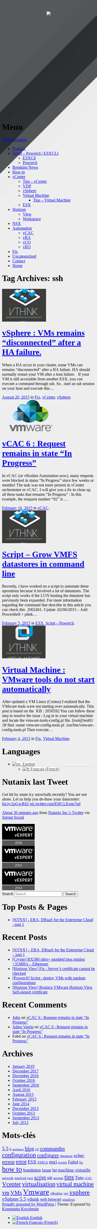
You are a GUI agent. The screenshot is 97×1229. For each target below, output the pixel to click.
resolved (20, 1178)
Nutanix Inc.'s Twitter (66, 812)
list (54, 1170)
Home (17, 265)
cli (37, 1149)
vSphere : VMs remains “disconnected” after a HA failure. (43, 342)
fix (81, 1162)
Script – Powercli (60, 623)
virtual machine (75, 1184)
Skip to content (14, 140)
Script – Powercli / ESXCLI (35, 153)
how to (12, 1169)
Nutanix (19, 148)
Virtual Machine (36, 195)
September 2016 (25, 1085)
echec (79, 1155)
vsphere (79, 1192)
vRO (27, 247)
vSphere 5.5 (14, 1199)
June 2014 (20, 1104)
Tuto (79, 1177)
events (62, 1162)
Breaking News (25, 167)
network (7, 1178)
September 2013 (25, 1118)
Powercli (30, 162)
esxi (53, 1162)
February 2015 (24, 1099)
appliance (18, 1149)
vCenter (18, 176)
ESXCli (29, 158)
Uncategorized (24, 256)
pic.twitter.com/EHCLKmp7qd (55, 804)
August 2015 (23, 1094)
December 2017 (25, 1071)
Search (7, 894)
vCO (27, 242)
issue (46, 1170)
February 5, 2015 (16, 623)
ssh (49, 1177)
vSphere (29, 190)
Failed (73, 1162)
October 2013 (23, 1113)
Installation (32, 1170)
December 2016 (25, 1076)
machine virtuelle (74, 1170)
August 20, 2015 (15, 397)
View (27, 214)
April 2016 (21, 1090)
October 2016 (23, 1080)
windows (68, 1199)
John (16, 1017)
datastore (66, 1156)
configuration (19, 1155)
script (40, 1177)
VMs (16, 1192)
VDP (27, 186)
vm (5, 1192)
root (30, 1178)
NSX (16, 223)
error (21, 1162)
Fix (15, 251)
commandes (52, 1148)
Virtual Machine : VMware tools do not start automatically (48, 679)
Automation (22, 228)
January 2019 (23, 1066)
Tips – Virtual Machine (52, 200)
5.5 (5, 1148)
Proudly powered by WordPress (28, 1204)
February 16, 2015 (17, 508)
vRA (27, 237)
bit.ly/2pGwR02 (15, 804)
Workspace (32, 219)
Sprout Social (13, 817)
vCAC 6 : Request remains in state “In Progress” (37, 453)
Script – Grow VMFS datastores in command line (43, 564)
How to (18, 172)
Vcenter (11, 1184)
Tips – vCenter (35, 181)
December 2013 (25, 1108)
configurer (48, 1155)
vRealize (56, 1193)
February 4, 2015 (16, 738)
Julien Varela (22, 1027)
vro (66, 1193)
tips (69, 1176)
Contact (18, 261)
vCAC (28, 233)
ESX (27, 205)
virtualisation (38, 1184)
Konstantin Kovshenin (20, 1209)
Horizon (19, 209)
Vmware (36, 1192)
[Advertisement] (48, 68)
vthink (33, 1199)
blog (29, 1148)
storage (58, 1178)
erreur (8, 1162)
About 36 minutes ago (20, 812)
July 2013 (20, 1122)
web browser (50, 1199)
